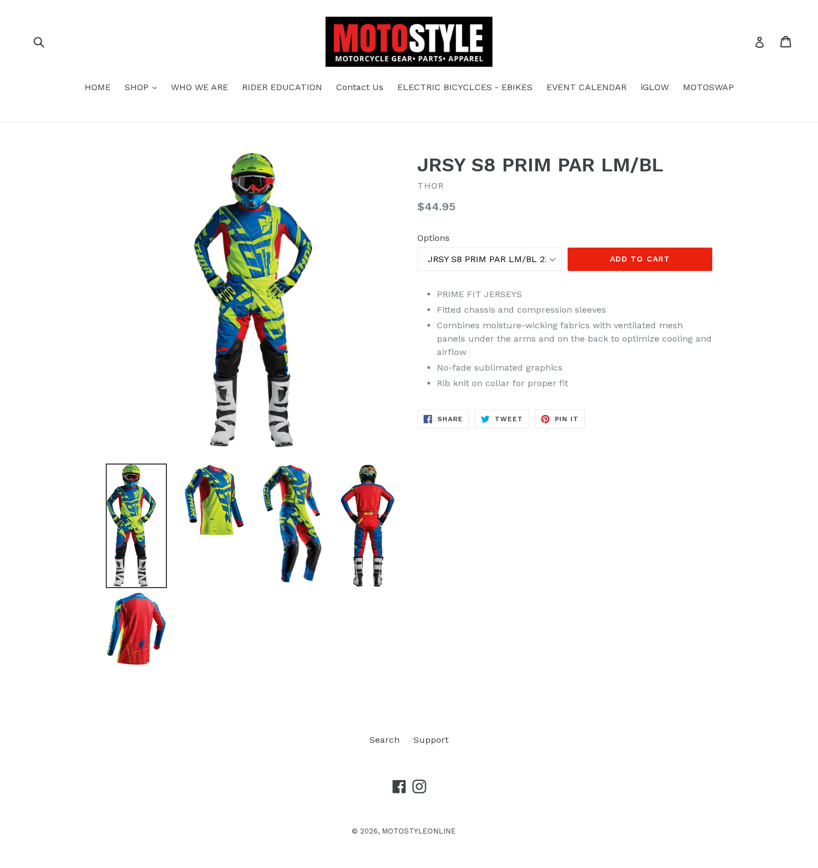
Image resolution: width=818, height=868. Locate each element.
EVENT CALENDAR (586, 87)
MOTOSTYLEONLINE (419, 831)
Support (431, 739)
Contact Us (359, 87)
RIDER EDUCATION (282, 87)
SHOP (143, 86)
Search (384, 739)
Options (433, 238)
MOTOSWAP (708, 87)
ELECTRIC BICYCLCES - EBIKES (465, 87)
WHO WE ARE (199, 87)
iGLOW (654, 87)
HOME (98, 87)
